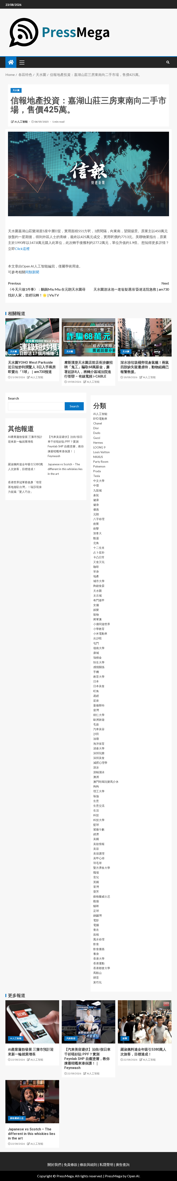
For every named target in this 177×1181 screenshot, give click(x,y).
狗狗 (96, 786)
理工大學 (98, 791)
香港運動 (98, 963)
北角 (96, 543)
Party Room (100, 461)
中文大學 (98, 480)
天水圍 (16, 90)
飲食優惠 (98, 949)
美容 (96, 848)
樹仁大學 (98, 715)
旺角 (96, 691)
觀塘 (96, 901)
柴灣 (96, 710)
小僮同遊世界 (101, 624)
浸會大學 (98, 748)
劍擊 (96, 528)
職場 (96, 872)
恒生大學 (98, 662)
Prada (97, 471)
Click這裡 (22, 248)
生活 (96, 810)
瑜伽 (96, 796)
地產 (96, 576)
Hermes (98, 442)
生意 (96, 801)
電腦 (96, 925)
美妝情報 (98, 844)
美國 (96, 839)
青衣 (96, 929)
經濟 (96, 834)
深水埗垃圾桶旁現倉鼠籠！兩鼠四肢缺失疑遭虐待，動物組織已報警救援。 (144, 367)
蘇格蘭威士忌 (101, 896)
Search (13, 398)
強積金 (97, 657)
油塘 (96, 738)
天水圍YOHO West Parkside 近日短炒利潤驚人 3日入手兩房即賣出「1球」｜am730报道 (32, 367)
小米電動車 (100, 633)
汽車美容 (98, 729)
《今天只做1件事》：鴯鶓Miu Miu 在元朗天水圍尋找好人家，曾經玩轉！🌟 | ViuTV (46, 289)
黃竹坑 (97, 982)
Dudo (96, 433)
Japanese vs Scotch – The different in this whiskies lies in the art (65, 468)
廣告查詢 (123, 1164)
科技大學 (98, 820)
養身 (96, 953)
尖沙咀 (97, 638)
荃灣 (96, 886)
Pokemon (99, 466)
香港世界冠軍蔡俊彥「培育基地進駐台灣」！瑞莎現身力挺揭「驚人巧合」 (25, 486)
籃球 (96, 824)
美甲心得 (98, 858)
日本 (96, 681)
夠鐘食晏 (98, 585)
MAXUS (98, 457)
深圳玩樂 (98, 753)
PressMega (113, 1176)
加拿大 (97, 533)
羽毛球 (97, 863)
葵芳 (96, 891)
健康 (96, 500)
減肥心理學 (100, 762)
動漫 (96, 538)
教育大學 (98, 676)
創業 (96, 523)
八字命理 (98, 519)
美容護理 (98, 853)
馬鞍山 (97, 973)
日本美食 (98, 686)
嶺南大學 (98, 648)
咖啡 (96, 566)
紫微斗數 (98, 829)
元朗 (96, 514)
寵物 (96, 614)
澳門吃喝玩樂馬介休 (106, 781)
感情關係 (98, 667)
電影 (96, 920)
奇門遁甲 (98, 600)
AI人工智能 (21, 121)
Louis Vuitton (101, 452)
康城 (96, 653)
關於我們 (54, 1164)
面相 (96, 934)
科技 (96, 815)
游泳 (96, 767)
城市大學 (98, 581)
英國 (96, 882)
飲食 (96, 944)
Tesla (96, 476)
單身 (96, 571)
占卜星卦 (98, 552)
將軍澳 (97, 619)
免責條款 (70, 1164)
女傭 (96, 605)
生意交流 (98, 805)
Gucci (96, 438)
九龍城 (97, 490)
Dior (96, 428)
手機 (96, 672)
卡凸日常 (98, 557)
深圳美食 (98, 758)
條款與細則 (88, 1164)
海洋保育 (98, 743)
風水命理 (98, 939)
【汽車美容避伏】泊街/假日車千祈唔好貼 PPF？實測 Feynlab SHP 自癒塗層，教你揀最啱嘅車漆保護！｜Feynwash (66, 446)
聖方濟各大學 (101, 867)
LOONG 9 (99, 447)
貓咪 (96, 906)
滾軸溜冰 (98, 772)
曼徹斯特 (98, 705)
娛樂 (96, 609)
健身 (96, 504)
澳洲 (96, 777)
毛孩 (96, 724)
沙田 (96, 734)
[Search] (168, 62)
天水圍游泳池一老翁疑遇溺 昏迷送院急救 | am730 (131, 286)
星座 (96, 700)
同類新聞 (32, 272)
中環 (96, 485)
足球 (96, 910)
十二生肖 (98, 547)
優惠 (96, 509)
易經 (96, 696)
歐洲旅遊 (98, 719)
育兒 (96, 877)
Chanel (97, 423)
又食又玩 (98, 562)
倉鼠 (96, 495)
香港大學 (98, 958)
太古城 (97, 595)
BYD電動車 (100, 418)
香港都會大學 (101, 968)
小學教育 (98, 629)
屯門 (96, 643)
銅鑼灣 (97, 915)
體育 (96, 977)
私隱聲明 (106, 1164)
